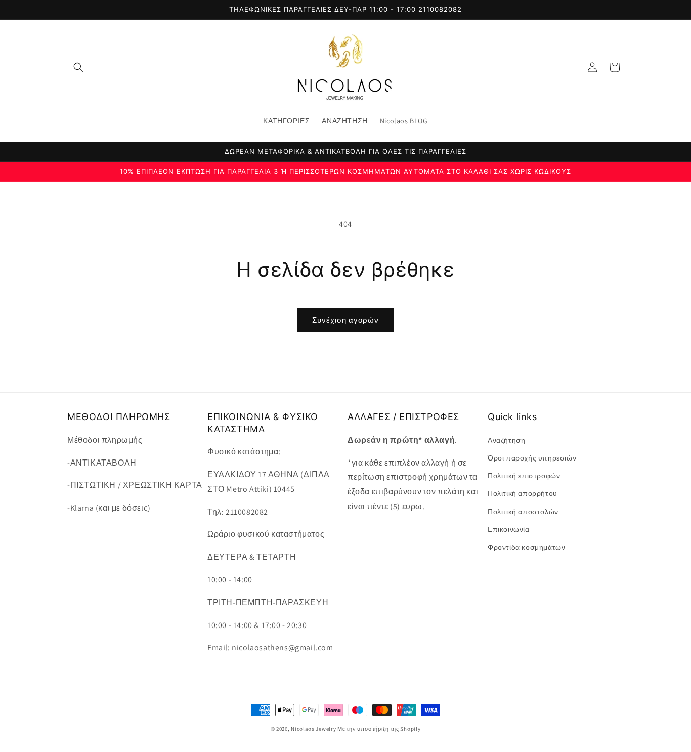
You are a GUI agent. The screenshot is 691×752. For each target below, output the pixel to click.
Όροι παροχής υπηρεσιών (532, 457)
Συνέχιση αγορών (345, 320)
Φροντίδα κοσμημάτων (526, 546)
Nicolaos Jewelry (314, 728)
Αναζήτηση (506, 439)
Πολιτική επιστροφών (524, 475)
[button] (78, 67)
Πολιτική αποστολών (523, 511)
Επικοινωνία (509, 528)
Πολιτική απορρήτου (522, 493)
